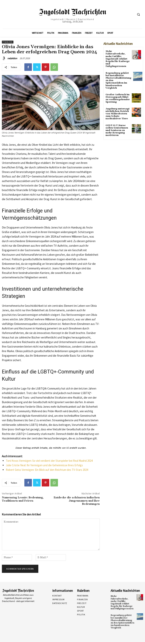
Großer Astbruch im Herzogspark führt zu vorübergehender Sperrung (118, 98)
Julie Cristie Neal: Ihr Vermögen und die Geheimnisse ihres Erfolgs (44, 465)
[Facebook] (28, 67)
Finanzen (8, 42)
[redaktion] (4, 58)
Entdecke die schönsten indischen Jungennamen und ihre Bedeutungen (77, 501)
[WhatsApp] (54, 67)
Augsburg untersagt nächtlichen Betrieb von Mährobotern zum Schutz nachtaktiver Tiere (118, 113)
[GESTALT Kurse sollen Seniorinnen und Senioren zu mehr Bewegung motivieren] (136, 128)
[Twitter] (37, 67)
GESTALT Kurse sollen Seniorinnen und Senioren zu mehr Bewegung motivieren (117, 130)
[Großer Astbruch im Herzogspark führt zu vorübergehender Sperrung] (136, 98)
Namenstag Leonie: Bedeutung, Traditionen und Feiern (23, 499)
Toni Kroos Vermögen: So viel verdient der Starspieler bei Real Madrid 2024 (49, 460)
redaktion (12, 58)
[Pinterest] (45, 67)
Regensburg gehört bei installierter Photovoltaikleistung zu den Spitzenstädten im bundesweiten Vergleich (122, 621)
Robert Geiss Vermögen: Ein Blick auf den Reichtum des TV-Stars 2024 (47, 470)
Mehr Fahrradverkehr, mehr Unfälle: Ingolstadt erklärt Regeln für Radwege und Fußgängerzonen (118, 59)
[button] (138, 14)
